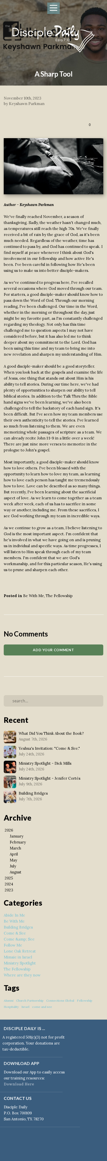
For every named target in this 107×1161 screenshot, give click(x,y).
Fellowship (84, 1000)
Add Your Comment (53, 650)
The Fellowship (59, 595)
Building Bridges (18, 927)
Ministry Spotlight (20, 963)
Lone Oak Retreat (20, 951)
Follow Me (13, 945)
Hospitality (11, 1007)
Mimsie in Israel (18, 957)
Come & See (15, 933)
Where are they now (22, 975)
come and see (42, 1007)
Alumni (8, 1000)
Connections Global (60, 1000)
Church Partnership (30, 1000)
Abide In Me (14, 915)
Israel (25, 1007)
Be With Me (33, 595)
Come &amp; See (19, 939)
